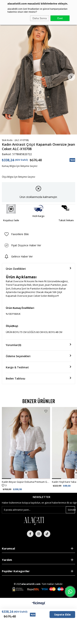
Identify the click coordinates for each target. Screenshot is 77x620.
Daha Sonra (40, 18)
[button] (6, 478)
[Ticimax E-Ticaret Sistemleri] (38, 603)
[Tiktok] (47, 534)
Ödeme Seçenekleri (18, 356)
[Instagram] (38, 534)
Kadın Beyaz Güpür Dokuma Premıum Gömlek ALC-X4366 (26, 481)
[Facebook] (30, 534)
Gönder (71, 509)
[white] (34, 520)
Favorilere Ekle (45, 411)
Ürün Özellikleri (16, 268)
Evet (60, 18)
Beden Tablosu (15, 378)
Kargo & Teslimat (17, 367)
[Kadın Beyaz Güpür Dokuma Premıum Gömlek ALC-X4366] (26, 443)
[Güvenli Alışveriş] (43, 589)
